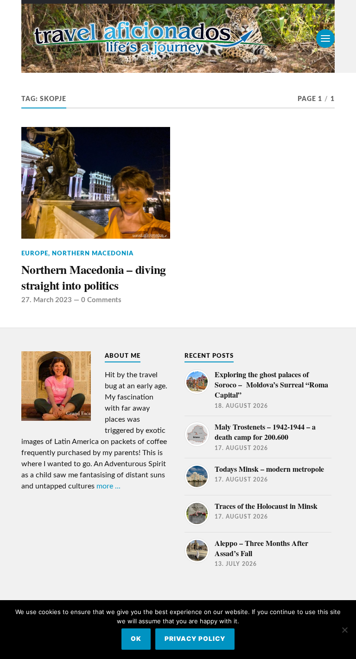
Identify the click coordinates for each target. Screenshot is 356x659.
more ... (108, 486)
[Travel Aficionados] (178, 38)
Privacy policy (195, 638)
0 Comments (101, 300)
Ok (136, 638)
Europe (34, 253)
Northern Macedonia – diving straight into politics (93, 277)
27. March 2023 (46, 300)
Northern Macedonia (93, 253)
